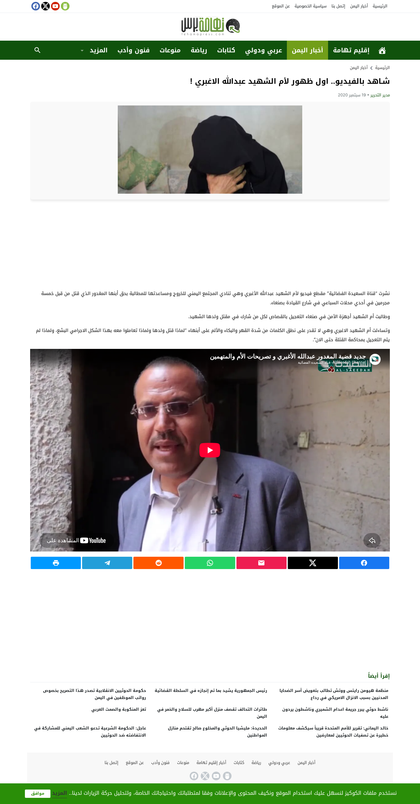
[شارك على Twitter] (312, 563)
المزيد (99, 50)
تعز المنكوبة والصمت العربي (118, 709)
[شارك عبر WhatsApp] (209, 563)
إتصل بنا (338, 6)
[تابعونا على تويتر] (45, 6)
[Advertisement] (210, 244)
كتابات (226, 50)
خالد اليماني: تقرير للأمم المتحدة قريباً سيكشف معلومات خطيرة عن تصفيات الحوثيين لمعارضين (333, 731)
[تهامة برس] (210, 27)
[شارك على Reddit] (158, 563)
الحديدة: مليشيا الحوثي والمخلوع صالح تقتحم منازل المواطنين (217, 731)
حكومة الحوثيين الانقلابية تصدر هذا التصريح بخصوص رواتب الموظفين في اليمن (94, 694)
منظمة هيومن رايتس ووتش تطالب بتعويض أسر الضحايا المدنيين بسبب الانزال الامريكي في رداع (333, 694)
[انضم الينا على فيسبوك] (35, 6)
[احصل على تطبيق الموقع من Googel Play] (64, 6)
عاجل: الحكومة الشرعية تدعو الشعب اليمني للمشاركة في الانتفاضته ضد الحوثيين (90, 731)
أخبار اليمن (359, 6)
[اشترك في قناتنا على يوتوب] (55, 6)
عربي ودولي (263, 50)
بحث (37, 50)
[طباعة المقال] (55, 563)
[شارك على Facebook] (364, 563)
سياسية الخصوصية (311, 6)
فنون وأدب (133, 50)
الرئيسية (380, 6)
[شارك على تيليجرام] (107, 563)
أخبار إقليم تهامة (211, 762)
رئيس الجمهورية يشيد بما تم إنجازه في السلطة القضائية (211, 690)
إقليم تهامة (351, 50)
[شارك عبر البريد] (261, 563)
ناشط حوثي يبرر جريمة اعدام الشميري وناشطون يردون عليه (335, 712)
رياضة (199, 50)
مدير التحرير (380, 95)
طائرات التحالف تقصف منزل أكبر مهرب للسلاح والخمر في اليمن (212, 712)
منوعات (170, 50)
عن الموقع (281, 6)
